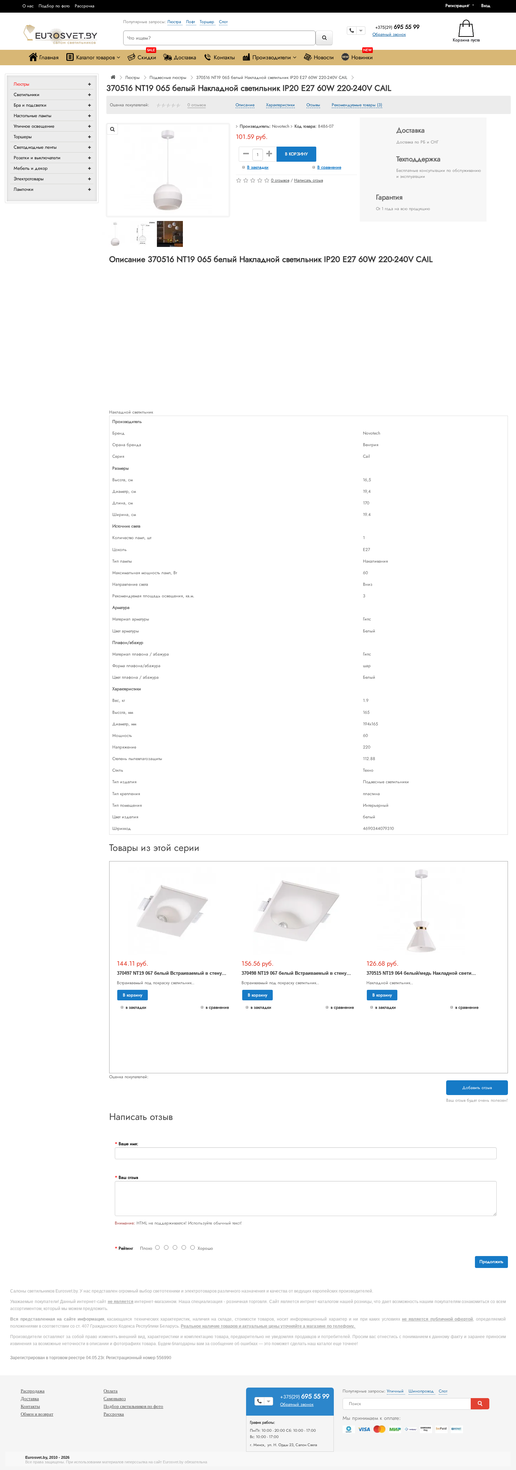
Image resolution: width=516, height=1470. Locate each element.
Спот (223, 22)
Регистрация (457, 5)
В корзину (296, 154)
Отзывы (313, 105)
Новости (324, 57)
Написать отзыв (308, 180)
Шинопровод (422, 1391)
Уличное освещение (34, 126)
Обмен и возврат (37, 1414)
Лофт (191, 22)
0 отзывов (196, 105)
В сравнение (329, 167)
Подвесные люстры (168, 77)
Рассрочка (84, 6)
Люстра (175, 22)
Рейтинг (126, 1248)
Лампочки (23, 189)
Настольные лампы (32, 115)
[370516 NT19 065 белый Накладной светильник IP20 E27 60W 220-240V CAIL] (168, 170)
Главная (49, 57)
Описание (245, 105)
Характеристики (280, 105)
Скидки (147, 55)
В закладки (258, 167)
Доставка (185, 57)
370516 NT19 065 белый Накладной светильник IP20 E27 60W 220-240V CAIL (271, 77)
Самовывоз (115, 1398)
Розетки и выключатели (37, 157)
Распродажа (33, 1391)
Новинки (362, 55)
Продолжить (491, 1261)
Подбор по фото (54, 6)
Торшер (208, 22)
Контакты (224, 57)
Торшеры (23, 136)
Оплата (111, 1391)
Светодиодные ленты (35, 147)
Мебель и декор (30, 168)
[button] (488, 5)
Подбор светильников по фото (133, 1406)
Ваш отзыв (128, 1177)
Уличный (396, 1391)
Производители (271, 57)
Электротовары (29, 178)
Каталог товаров (95, 57)
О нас (28, 6)
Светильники (26, 94)
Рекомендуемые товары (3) (357, 105)
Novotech (280, 126)
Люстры (21, 84)
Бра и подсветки (30, 105)
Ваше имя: (128, 1144)
